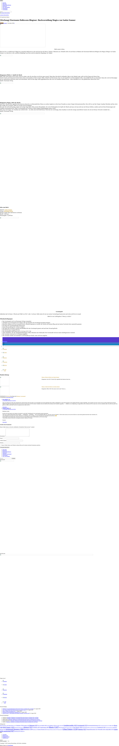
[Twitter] (5, 352)
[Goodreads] (5, 362)
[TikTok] (5, 365)
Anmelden (4, 734)
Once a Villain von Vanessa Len (8, 711)
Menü (1, 0)
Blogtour (1, 23)
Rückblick (35, 729)
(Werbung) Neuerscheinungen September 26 (11, 712)
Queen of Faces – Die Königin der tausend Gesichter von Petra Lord (15, 713)
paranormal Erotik (109, 727)
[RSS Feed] (5, 370)
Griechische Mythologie (105, 725)
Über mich (4, 3)
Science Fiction (42, 729)
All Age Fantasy (4, 725)
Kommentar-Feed (5, 736)
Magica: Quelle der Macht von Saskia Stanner (51, 386)
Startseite (4, 2)
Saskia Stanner (8, 209)
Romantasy (28, 729)
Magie (54, 727)
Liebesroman (44, 727)
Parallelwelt (101, 727)
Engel (44, 725)
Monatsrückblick (63, 727)
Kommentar (2, 436)
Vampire (82, 729)
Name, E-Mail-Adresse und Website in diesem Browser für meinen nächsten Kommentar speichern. (20, 445)
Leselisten (36, 727)
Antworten (4, 407)
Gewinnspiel (4, 9)
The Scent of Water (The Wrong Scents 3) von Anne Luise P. (14, 709)
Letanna (5, 23)
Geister (61, 725)
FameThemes (10, 745)
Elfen (39, 725)
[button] (4, 341)
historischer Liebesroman (19, 727)
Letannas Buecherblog (4, 15)
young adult (109, 729)
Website (1, 442)
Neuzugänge (4, 8)
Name (1, 438)
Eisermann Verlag (8, 211)
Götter (111, 725)
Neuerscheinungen (85, 727)
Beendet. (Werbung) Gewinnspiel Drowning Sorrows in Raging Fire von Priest (22, 717)
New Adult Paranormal (93, 727)
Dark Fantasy (12, 725)
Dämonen (33, 725)
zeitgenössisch (17, 731)
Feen (57, 725)
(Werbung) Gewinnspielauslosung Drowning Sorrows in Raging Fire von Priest (18, 708)
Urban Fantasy (70, 729)
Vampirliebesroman (92, 729)
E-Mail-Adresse (3, 440)
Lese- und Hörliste (6, 7)
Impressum (4, 6)
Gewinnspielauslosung (94, 725)
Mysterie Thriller (70, 727)
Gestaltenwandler (70, 725)
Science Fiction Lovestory (52, 729)
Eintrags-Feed (5, 735)
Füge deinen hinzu (9, 397)
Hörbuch (28, 727)
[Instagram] (5, 357)
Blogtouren (4, 450)
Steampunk (60, 729)
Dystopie (26, 725)
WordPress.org (5, 737)
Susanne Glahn (5, 408)
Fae (48, 725)
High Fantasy (8, 727)
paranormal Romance (15, 729)
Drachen (19, 725)
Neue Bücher (77, 727)
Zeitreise (22, 731)
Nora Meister (5, 399)
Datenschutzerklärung (6, 5)
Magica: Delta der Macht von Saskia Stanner (50, 377)
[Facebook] (5, 349)
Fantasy (53, 725)
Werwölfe (101, 729)
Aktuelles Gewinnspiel (6, 454)
